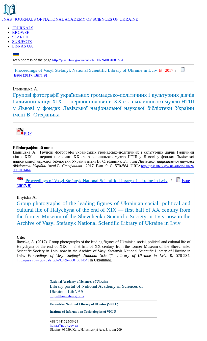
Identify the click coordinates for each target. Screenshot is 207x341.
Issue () (30, 75)
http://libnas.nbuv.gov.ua (67, 296)
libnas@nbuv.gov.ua (64, 325)
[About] (9, 16)
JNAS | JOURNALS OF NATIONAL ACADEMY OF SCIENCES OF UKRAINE (70, 19)
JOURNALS (22, 28)
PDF (28, 133)
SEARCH (20, 37)
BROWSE (20, 32)
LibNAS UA (22, 46)
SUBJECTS (22, 41)
